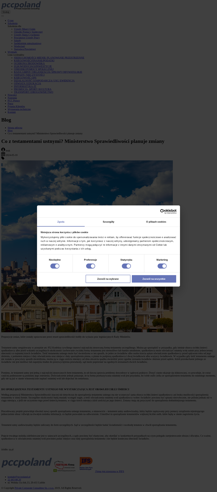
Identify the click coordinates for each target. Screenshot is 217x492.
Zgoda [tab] (60, 221)
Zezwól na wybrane (108, 279)
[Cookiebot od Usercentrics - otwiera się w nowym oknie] (162, 211)
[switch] (90, 266)
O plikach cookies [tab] (156, 221)
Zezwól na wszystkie (153, 279)
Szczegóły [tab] (108, 221)
